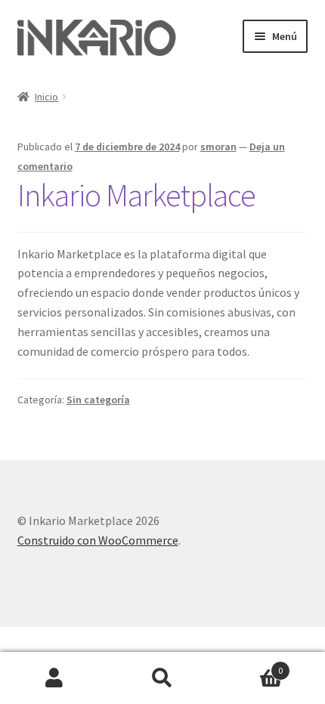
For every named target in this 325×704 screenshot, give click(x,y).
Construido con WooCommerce (97, 540)
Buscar (162, 678)
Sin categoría (98, 399)
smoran (218, 146)
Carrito (250, 665)
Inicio (46, 96)
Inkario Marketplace (136, 195)
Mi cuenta (54, 678)
